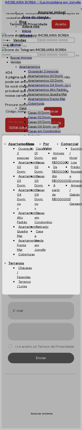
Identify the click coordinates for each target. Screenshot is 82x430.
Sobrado (42, 227)
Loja (74, 162)
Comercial (69, 144)
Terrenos (16, 263)
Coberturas (26, 254)
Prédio (75, 167)
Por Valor (47, 146)
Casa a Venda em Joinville (40, 240)
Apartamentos (20, 144)
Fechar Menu (72, 263)
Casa (30, 144)
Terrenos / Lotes (24, 284)
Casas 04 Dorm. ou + (40, 199)
